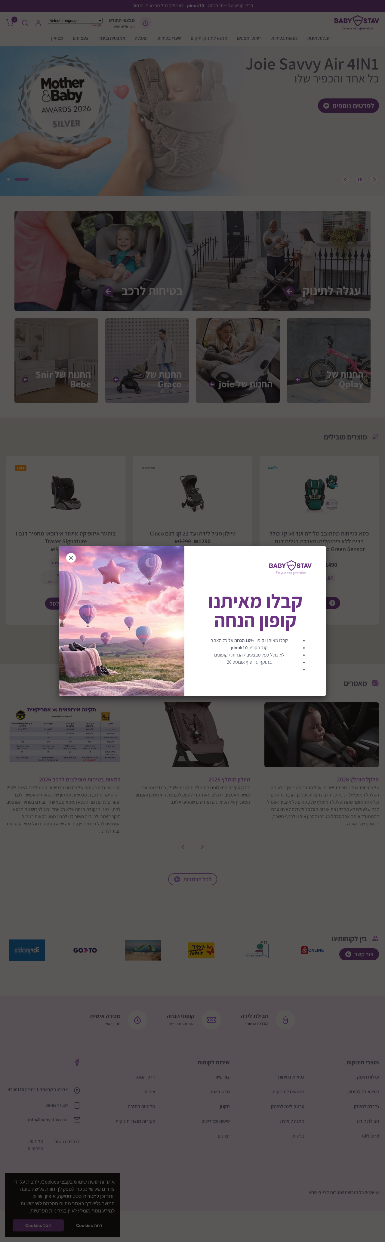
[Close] (71, 558)
